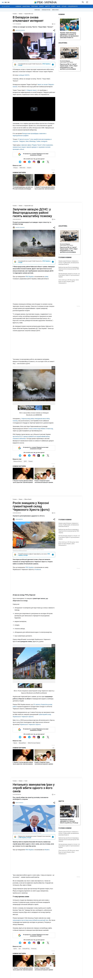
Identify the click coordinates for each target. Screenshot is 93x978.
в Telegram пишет (31, 90)
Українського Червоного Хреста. (30, 724)
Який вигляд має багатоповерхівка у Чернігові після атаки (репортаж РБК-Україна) (68, 269)
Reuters (47, 850)
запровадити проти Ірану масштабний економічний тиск (30, 920)
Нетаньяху (33, 948)
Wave (58, 6)
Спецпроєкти (72, 6)
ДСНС (25, 461)
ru (8, 2)
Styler (64, 6)
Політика (34, 6)
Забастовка (22, 167)
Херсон (15, 743)
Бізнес (41, 6)
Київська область (18, 461)
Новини (18, 6)
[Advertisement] (34, 291)
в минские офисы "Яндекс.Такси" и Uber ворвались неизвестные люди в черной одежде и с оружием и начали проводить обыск (33, 147)
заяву (46, 276)
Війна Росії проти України (34, 743)
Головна (15, 13)
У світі (25, 780)
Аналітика (26, 6)
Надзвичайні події (28, 13)
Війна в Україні (55, 9)
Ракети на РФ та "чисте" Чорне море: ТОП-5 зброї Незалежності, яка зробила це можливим (68, 66)
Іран (20, 948)
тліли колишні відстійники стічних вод (41, 428)
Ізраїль (15, 948)
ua (3, 2)
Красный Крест (22, 743)
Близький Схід (26, 948)
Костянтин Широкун (65, 60)
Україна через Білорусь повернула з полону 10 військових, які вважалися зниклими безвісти (69, 35)
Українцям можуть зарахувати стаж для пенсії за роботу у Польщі (69, 821)
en (5, 2)
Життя (47, 6)
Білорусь (16, 167)
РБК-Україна (29, 276)
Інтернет (29, 167)
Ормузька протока (46, 9)
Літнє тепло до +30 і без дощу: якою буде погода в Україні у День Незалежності (68, 281)
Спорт (53, 6)
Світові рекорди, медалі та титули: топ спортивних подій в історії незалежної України (69, 275)
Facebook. (38, 569)
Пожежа (31, 461)
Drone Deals (37, 9)
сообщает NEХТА (23, 75)
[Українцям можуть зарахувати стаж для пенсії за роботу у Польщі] (69, 811)
